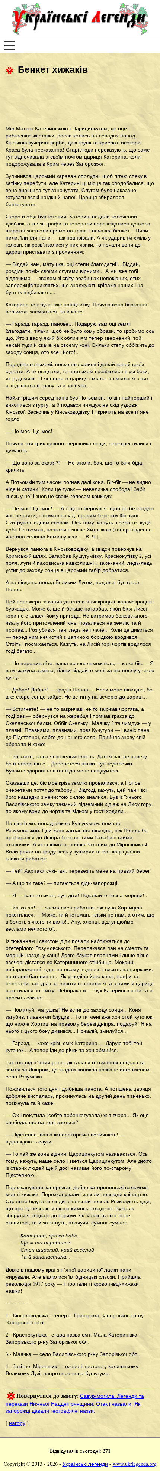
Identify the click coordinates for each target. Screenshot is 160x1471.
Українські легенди (85, 1463)
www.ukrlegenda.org (135, 1463)
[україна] (80, 19)
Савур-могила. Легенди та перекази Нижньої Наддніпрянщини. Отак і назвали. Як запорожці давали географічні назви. (75, 1403)
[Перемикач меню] (9, 45)
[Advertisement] (65, 101)
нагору (17, 1422)
